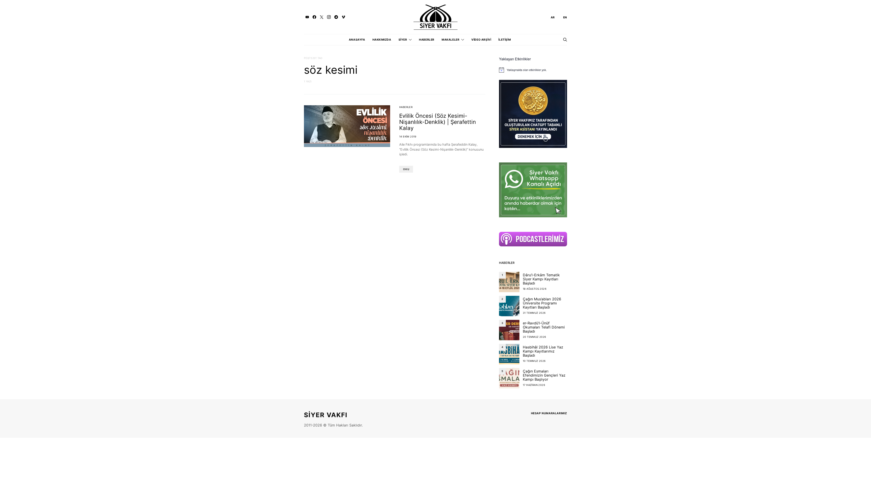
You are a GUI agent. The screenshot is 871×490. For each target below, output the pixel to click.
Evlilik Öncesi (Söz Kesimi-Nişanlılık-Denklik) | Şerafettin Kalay (437, 122)
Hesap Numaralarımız (549, 413)
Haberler (426, 39)
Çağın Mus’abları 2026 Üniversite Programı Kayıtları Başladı (542, 303)
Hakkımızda (381, 39)
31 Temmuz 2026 (534, 312)
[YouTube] (307, 17)
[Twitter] (321, 17)
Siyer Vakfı (325, 415)
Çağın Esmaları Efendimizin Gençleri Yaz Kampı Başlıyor (544, 375)
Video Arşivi (481, 39)
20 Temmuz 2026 (534, 336)
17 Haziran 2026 (534, 385)
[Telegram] (336, 17)
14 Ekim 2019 (407, 136)
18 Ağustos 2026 (534, 288)
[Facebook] (314, 17)
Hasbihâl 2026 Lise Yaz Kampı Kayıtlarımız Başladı (543, 351)
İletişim (504, 39)
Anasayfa (357, 39)
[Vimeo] (343, 17)
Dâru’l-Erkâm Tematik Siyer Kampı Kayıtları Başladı (541, 279)
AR (553, 17)
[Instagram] (329, 17)
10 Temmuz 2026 (534, 361)
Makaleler (450, 39)
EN (565, 17)
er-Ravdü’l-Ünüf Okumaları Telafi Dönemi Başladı (544, 327)
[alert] (533, 70)
